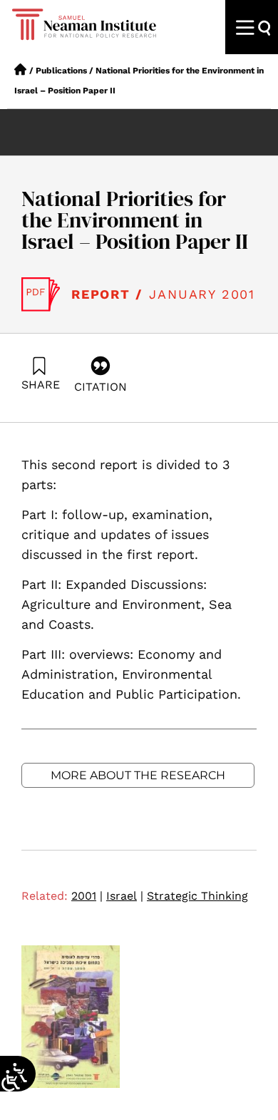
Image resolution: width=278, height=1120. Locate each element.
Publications (61, 71)
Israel (124, 896)
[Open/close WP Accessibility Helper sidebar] (10, 1080)
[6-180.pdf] (41, 294)
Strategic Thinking (197, 896)
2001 (87, 896)
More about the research (138, 775)
